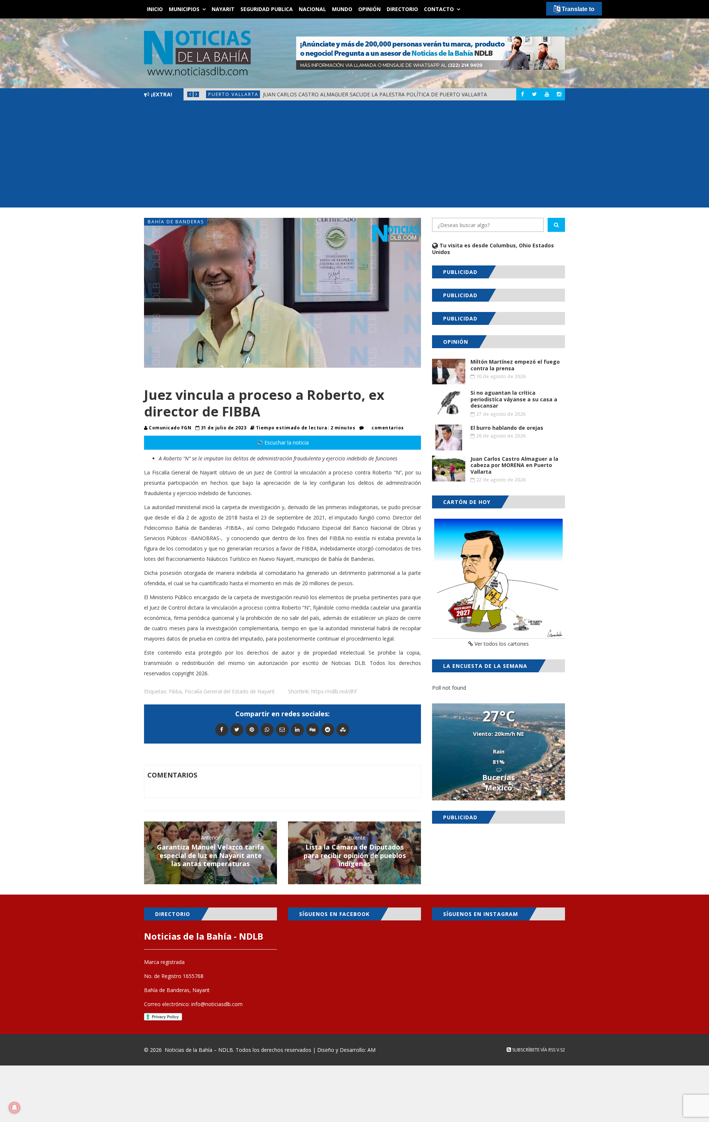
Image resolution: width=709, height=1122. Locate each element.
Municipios (184, 9)
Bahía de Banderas (176, 222)
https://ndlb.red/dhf (334, 691)
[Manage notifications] (14, 1108)
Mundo (342, 9)
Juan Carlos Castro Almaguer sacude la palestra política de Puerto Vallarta (375, 94)
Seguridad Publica (266, 9)
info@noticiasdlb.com (217, 1004)
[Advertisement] (354, 155)
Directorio (402, 9)
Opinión (369, 9)
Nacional (312, 9)
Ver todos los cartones (501, 643)
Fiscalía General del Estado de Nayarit (230, 691)
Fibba (175, 691)
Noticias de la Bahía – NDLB (199, 1049)
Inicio (155, 9)
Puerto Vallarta (233, 94)
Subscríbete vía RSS (533, 1050)
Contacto (439, 9)
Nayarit (223, 9)
